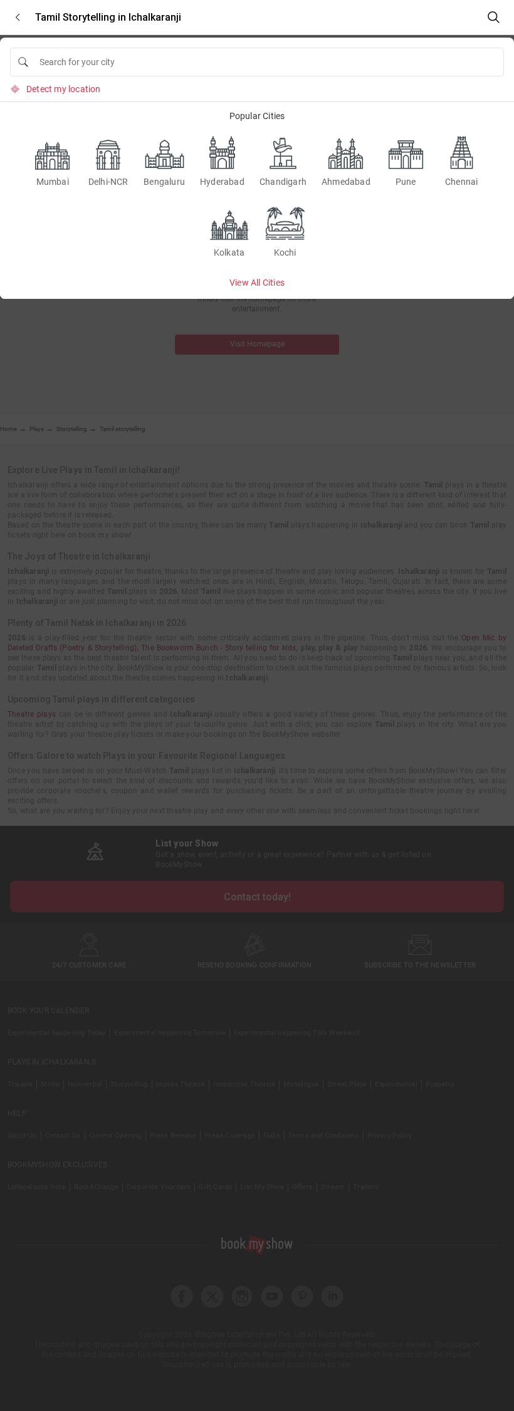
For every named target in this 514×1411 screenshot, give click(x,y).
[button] (17, 17)
